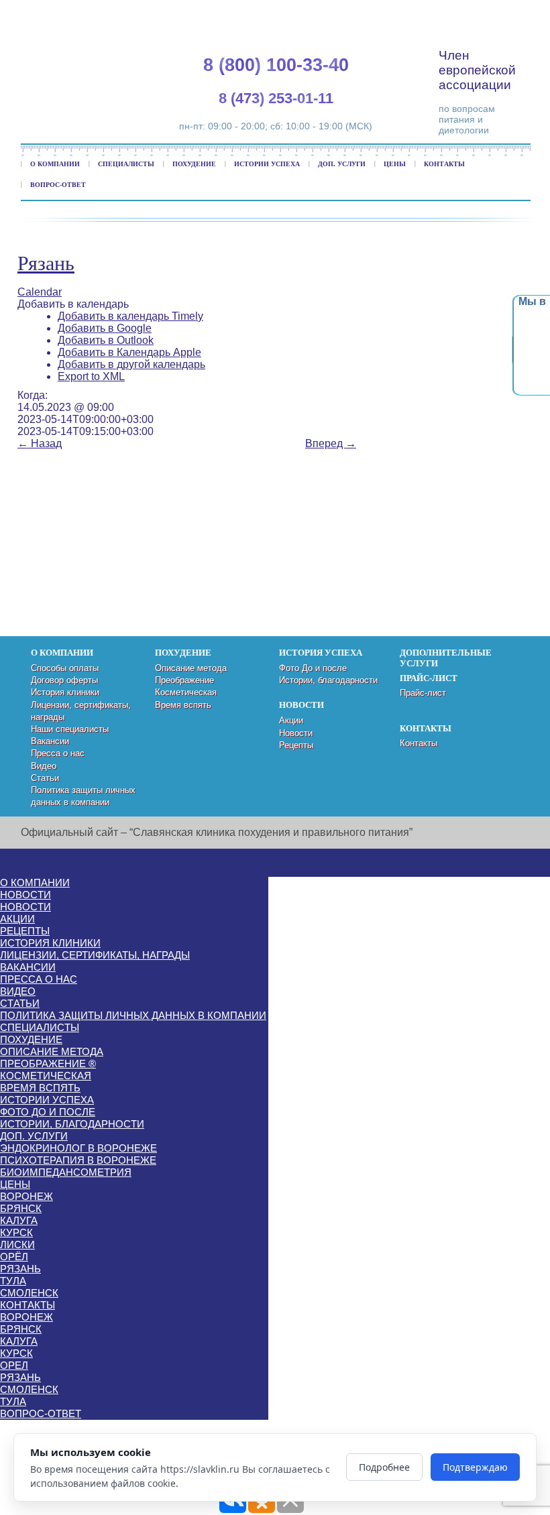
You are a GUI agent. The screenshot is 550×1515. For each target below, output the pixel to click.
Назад (39, 443)
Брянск (21, 1208)
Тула (13, 1280)
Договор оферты (64, 680)
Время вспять (183, 705)
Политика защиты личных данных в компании (133, 1015)
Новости (296, 733)
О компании (55, 164)
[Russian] (498, 13)
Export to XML (91, 376)
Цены (395, 164)
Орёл (14, 1256)
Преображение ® (48, 1063)
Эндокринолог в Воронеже (78, 1148)
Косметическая (186, 692)
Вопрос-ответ (58, 184)
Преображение (184, 680)
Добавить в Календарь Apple (129, 352)
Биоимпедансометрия (65, 1172)
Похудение (194, 164)
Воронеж (26, 1196)
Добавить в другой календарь (131, 364)
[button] (73, 304)
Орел (14, 1365)
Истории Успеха (267, 164)
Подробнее (384, 1467)
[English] (465, 13)
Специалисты (126, 164)
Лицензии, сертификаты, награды (95, 955)
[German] (482, 13)
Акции (291, 720)
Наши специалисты (70, 729)
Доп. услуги (342, 164)
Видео (43, 766)
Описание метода (191, 668)
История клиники (65, 692)
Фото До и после (313, 668)
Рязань (45, 263)
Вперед (330, 443)
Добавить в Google (105, 328)
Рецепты (296, 745)
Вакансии (50, 741)
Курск (16, 1232)
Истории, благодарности (328, 680)
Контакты (444, 164)
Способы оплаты (65, 668)
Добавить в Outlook (106, 340)
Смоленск (29, 1292)
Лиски (17, 1244)
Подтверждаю (475, 1467)
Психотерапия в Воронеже (78, 1160)
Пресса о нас (58, 753)
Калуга (19, 1220)
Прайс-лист (423, 693)
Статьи (45, 778)
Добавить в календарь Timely (130, 316)
